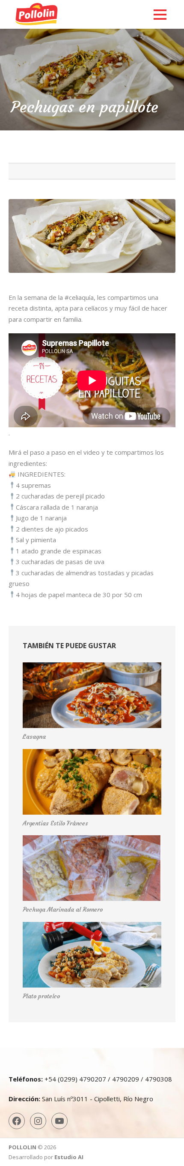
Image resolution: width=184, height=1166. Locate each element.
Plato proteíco (41, 996)
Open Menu (160, 14)
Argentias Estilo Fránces (55, 823)
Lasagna (34, 736)
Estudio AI (68, 1157)
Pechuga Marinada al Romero (63, 909)
